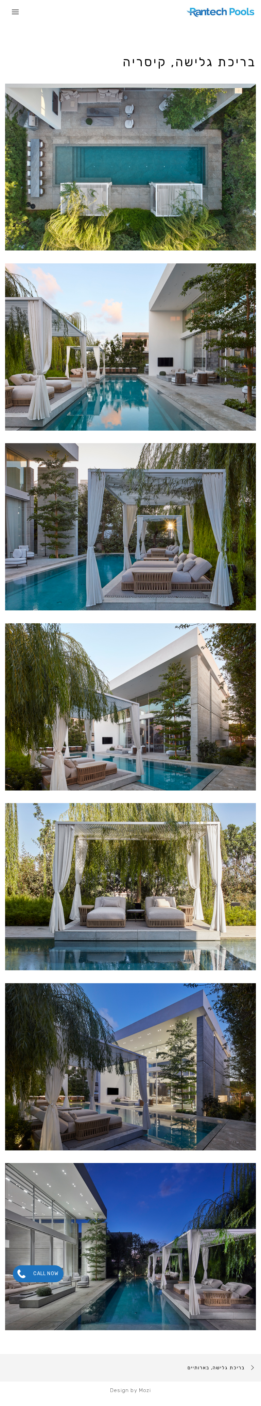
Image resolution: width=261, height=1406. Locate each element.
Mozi (145, 1390)
